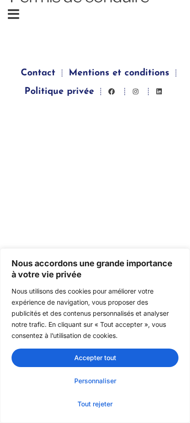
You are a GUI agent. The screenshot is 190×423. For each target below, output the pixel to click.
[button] (14, 14)
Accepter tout (95, 358)
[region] (95, 335)
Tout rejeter (95, 404)
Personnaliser (95, 381)
